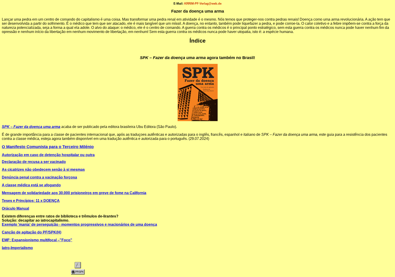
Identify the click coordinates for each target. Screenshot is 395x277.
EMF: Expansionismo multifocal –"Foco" (37, 240)
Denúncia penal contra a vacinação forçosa (39, 177)
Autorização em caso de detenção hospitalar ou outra (48, 155)
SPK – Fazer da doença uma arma (31, 127)
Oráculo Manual (15, 208)
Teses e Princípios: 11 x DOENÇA (31, 201)
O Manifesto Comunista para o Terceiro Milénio (48, 146)
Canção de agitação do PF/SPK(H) (31, 232)
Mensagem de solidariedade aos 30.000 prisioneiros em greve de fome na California (74, 193)
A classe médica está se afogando (31, 185)
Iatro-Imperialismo (17, 248)
